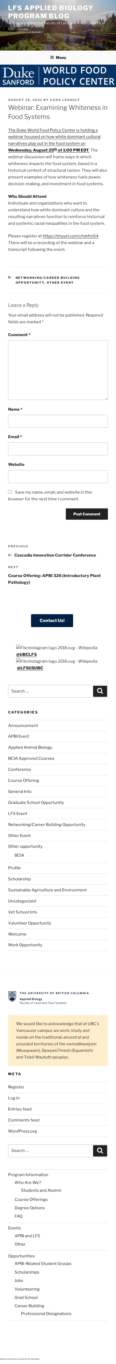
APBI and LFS (27, 1235)
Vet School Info (22, 912)
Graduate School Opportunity (36, 802)
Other (20, 1244)
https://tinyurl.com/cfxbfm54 (70, 236)
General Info (20, 791)
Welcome (17, 934)
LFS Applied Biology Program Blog (50, 12)
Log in (14, 1098)
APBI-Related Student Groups (43, 1263)
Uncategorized (22, 901)
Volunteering (27, 1289)
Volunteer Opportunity (29, 923)
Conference (19, 769)
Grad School (26, 1297)
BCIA (19, 855)
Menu (61, 57)
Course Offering (23, 780)
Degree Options (30, 1207)
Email (15, 436)
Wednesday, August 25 (31, 150)
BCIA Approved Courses (31, 758)
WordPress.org (22, 1131)
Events (14, 1228)
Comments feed (23, 1120)
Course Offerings (31, 1199)
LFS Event (17, 813)
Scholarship (19, 879)
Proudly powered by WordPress (35, 1344)
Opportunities (21, 1256)
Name (15, 409)
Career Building (29, 1305)
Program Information (28, 1174)
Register (16, 1087)
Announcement (23, 725)
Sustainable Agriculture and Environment (47, 890)
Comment (19, 334)
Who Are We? (28, 1182)
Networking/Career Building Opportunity (47, 824)
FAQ (18, 1216)
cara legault (65, 100)
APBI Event (18, 736)
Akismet (35, 1359)
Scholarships (27, 1272)
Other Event (60, 282)
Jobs (19, 1280)
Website (16, 464)
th (55, 149)
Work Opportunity (25, 945)
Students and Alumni (41, 1190)
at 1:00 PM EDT (73, 150)
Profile (14, 868)
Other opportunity (25, 846)
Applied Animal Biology (30, 747)
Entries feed (20, 1109)
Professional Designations (46, 1313)
